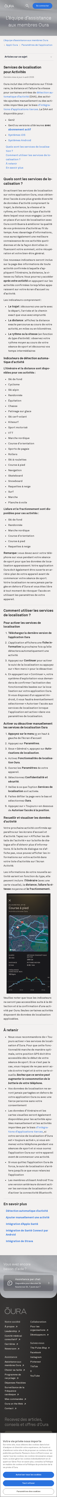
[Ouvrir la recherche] (27, 6)
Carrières (10, 1344)
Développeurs (38, 1335)
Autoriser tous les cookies (28, 1475)
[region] (28, 1465)
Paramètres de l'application (36, 45)
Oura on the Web (14, 1404)
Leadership (11, 1331)
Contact (9, 1408)
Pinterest (35, 1362)
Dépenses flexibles (15, 1383)
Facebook (35, 1352)
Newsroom (10, 1349)
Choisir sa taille (13, 1370)
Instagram (36, 1357)
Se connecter (42, 6)
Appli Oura (12, 45)
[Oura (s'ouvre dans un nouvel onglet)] (9, 6)
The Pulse (38, 1348)
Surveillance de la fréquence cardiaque (14, 1391)
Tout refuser (28, 1483)
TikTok (34, 1366)
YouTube (35, 1376)
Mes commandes (14, 1399)
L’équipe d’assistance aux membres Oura (26, 40)
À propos (9, 1327)
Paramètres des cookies (28, 1491)
